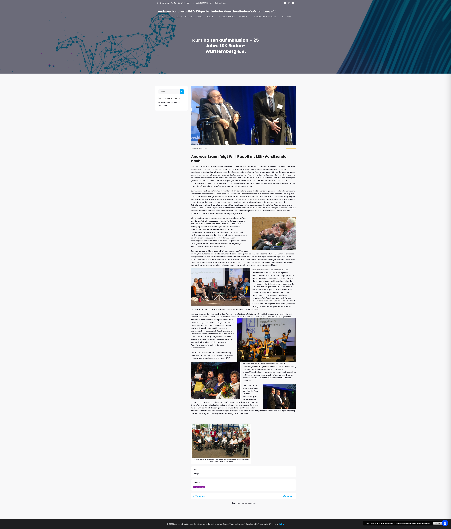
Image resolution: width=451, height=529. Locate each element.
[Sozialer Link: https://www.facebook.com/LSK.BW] (280, 3)
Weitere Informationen (423, 523)
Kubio (281, 524)
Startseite (163, 17)
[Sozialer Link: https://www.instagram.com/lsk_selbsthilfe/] (288, 3)
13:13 (205, 149)
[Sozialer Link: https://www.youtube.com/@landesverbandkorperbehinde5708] (284, 3)
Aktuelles (177, 17)
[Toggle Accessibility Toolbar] (445, 523)
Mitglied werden (227, 17)
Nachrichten (199, 487)
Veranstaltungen (194, 17)
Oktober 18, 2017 (196, 149)
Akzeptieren (439, 523)
